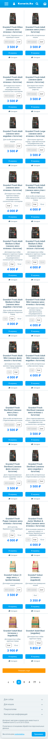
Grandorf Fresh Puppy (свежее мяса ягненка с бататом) (13, 521)
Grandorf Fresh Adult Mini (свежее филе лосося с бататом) (12, 358)
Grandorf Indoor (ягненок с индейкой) (35, 577)
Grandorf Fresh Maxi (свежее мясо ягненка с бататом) (12, 187)
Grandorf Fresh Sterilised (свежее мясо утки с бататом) (12, 411)
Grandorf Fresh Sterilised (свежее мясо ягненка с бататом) (35, 411)
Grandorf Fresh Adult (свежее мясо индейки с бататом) (12, 133)
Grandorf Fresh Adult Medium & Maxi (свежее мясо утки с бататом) (35, 189)
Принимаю (38, 734)
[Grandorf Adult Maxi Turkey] (35, 622)
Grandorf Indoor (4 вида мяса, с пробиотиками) (12, 577)
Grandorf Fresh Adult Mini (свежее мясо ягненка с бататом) (35, 302)
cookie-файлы (19, 734)
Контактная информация (15, 714)
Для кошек (9, 704)
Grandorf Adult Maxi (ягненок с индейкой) (12, 633)
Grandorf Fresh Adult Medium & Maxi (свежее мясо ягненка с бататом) (12, 245)
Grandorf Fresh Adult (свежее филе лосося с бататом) (35, 79)
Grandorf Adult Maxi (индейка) (35, 632)
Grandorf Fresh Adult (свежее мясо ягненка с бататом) (12, 79)
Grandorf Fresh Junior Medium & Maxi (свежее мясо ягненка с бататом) (35, 522)
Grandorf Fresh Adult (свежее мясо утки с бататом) (35, 29)
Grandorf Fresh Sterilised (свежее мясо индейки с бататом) (35, 468)
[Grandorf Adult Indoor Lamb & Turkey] (35, 567)
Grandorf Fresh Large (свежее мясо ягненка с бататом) (35, 133)
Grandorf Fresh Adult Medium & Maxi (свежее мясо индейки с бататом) (12, 303)
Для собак (8, 699)
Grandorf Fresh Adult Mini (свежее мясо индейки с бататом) (35, 358)
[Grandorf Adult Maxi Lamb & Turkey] (13, 622)
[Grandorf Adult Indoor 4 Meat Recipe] (13, 567)
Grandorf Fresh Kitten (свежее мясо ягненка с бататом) (13, 29)
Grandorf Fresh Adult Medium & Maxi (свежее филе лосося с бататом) (35, 245)
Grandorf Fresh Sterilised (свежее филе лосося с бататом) (12, 468)
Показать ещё (24, 671)
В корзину (13, 53)
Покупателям (10, 709)
